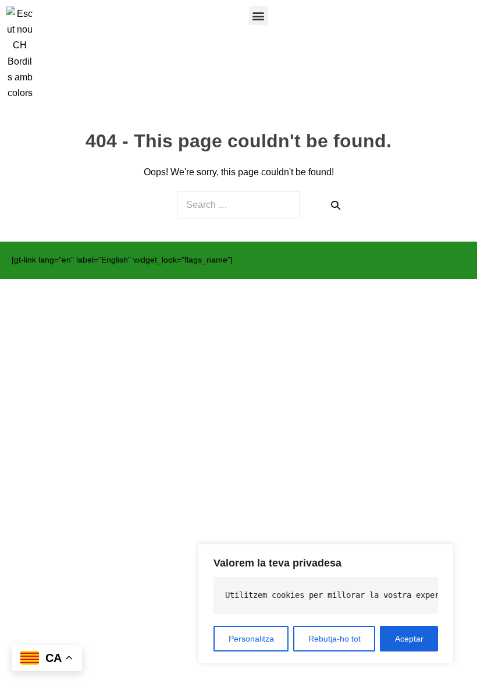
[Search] (335, 204)
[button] (258, 15)
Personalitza (251, 638)
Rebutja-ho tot (334, 638)
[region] (326, 604)
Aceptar (409, 638)
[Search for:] (238, 205)
